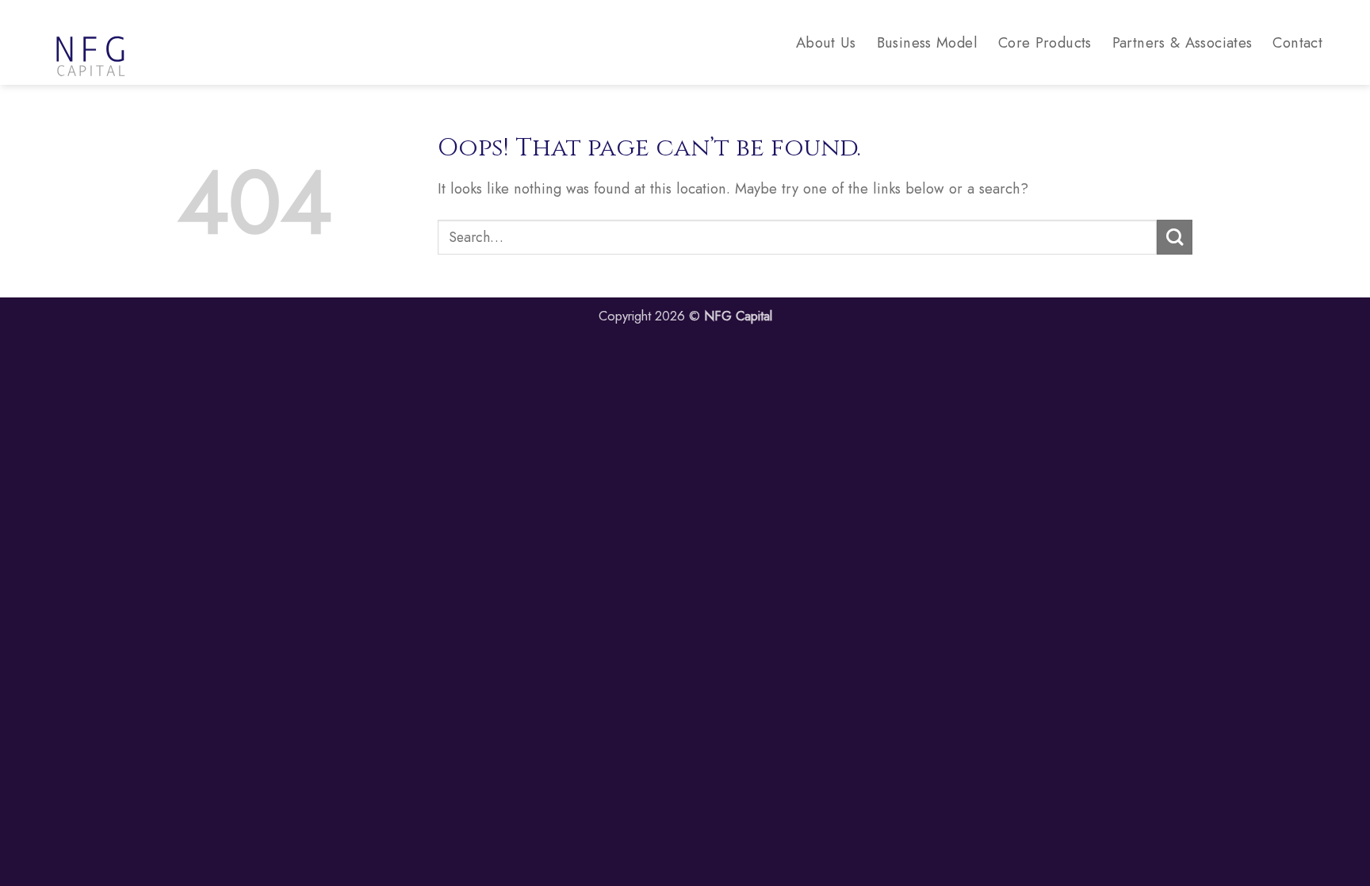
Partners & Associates (1182, 42)
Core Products (1045, 42)
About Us (826, 42)
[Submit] (1174, 237)
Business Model (927, 42)
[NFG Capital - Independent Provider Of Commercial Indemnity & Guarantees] (127, 42)
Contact (1297, 42)
